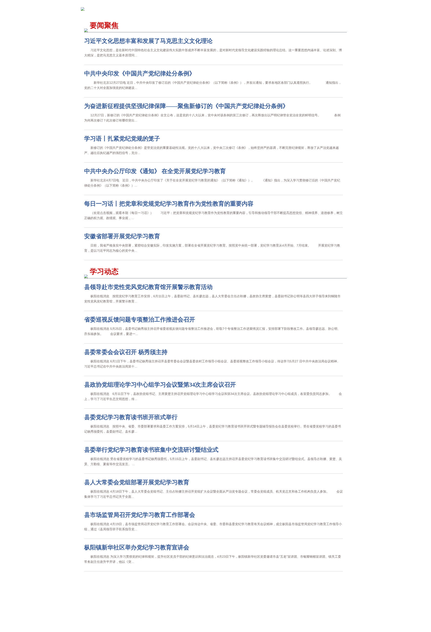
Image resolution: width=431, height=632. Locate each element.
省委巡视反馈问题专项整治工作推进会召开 (139, 319)
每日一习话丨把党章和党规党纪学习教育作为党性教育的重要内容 (168, 203)
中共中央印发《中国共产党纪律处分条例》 (139, 73)
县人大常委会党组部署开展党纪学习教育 (136, 482)
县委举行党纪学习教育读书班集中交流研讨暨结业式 (151, 450)
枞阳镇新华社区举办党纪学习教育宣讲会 (136, 547)
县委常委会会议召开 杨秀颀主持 (125, 352)
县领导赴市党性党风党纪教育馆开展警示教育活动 (148, 287)
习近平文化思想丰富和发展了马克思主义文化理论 (148, 41)
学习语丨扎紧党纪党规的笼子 (122, 138)
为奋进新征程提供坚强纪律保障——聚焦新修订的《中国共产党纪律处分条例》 (186, 106)
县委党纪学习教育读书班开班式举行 (131, 417)
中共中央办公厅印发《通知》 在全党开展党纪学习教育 (155, 171)
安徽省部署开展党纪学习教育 (122, 236)
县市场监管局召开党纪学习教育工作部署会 (139, 515)
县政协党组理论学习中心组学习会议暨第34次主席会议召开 (160, 384)
